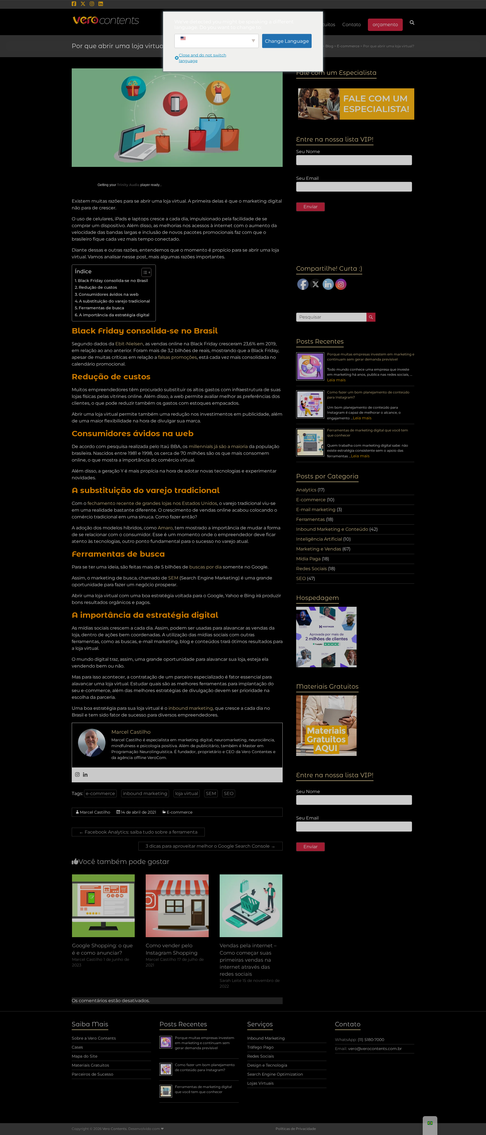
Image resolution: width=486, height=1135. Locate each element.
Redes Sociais (311, 568)
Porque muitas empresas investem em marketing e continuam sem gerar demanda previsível (204, 1043)
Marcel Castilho (95, 812)
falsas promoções (177, 357)
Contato (351, 24)
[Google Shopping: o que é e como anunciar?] (103, 877)
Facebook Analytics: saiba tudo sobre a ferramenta (138, 832)
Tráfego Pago (260, 1047)
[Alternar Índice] (143, 272)
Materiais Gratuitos (90, 1065)
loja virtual (186, 793)
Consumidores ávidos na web (109, 294)
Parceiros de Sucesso (92, 1074)
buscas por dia (205, 567)
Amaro (165, 527)
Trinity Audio (128, 185)
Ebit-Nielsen (129, 343)
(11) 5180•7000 (371, 1039)
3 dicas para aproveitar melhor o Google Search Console (210, 846)
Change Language (287, 41)
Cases (77, 1047)
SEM (173, 578)
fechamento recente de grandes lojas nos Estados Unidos (152, 503)
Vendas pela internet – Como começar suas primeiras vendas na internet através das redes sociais (248, 960)
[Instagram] (77, 775)
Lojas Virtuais (260, 1083)
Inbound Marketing (266, 1038)
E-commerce (179, 812)
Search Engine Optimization (275, 1074)
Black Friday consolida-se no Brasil (113, 280)
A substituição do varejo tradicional (114, 301)
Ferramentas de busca (101, 307)
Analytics (306, 489)
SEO (228, 793)
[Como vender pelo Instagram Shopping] (177, 877)
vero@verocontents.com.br (375, 1048)
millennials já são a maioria (218, 446)
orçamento (385, 24)
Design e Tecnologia (267, 1065)
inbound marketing (190, 708)
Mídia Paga (308, 558)
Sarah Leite (230, 980)
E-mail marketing (316, 509)
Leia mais (336, 379)
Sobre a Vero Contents (94, 1038)
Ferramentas (310, 519)
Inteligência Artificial (319, 539)
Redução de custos (98, 287)
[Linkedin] (85, 775)
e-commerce (100, 793)
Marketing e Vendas (318, 549)
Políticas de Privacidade (296, 1129)
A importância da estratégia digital (114, 314)
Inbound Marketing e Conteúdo (332, 529)
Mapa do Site (84, 1056)
